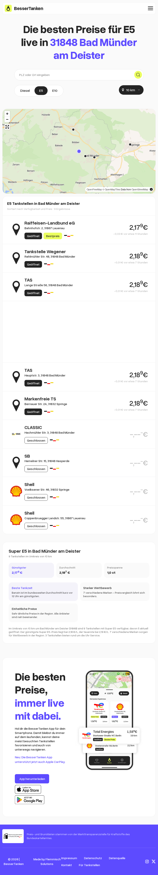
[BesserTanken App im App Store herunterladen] (28, 789)
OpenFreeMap (94, 189)
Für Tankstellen (89, 865)
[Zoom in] (7, 114)
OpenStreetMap (140, 189)
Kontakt (66, 865)
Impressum (69, 858)
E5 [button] (41, 90)
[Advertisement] (79, 319)
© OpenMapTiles (111, 189)
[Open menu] (150, 8)
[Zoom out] (7, 119)
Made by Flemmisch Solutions (47, 861)
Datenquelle (117, 858)
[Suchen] (138, 75)
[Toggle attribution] (151, 189)
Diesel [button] (25, 90)
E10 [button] (54, 90)
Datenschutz (93, 858)
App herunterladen (32, 779)
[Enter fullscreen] (7, 127)
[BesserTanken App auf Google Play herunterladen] (29, 799)
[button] (79, 151)
